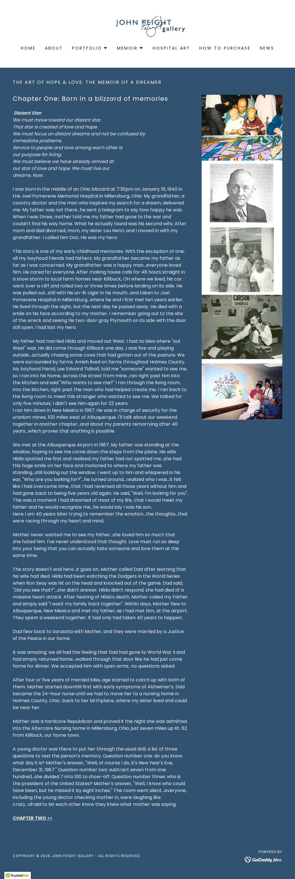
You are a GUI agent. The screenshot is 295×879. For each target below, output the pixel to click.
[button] (90, 48)
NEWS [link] (267, 48)
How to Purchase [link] (225, 48)
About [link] (54, 48)
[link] (147, 26)
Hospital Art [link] (171, 48)
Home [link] (28, 48)
